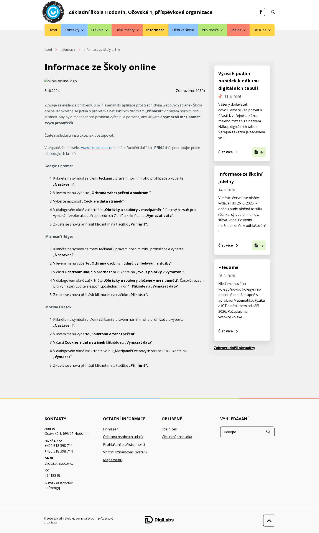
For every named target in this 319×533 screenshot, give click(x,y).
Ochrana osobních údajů (123, 436)
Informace (155, 30)
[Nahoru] (268, 520)
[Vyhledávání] (273, 12)
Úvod (52, 30)
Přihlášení (111, 429)
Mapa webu (112, 460)
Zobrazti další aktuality (234, 347)
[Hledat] (268, 432)
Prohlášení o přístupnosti (124, 444)
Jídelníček (169, 429)
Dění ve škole (183, 30)
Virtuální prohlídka (177, 436)
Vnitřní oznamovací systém (125, 452)
